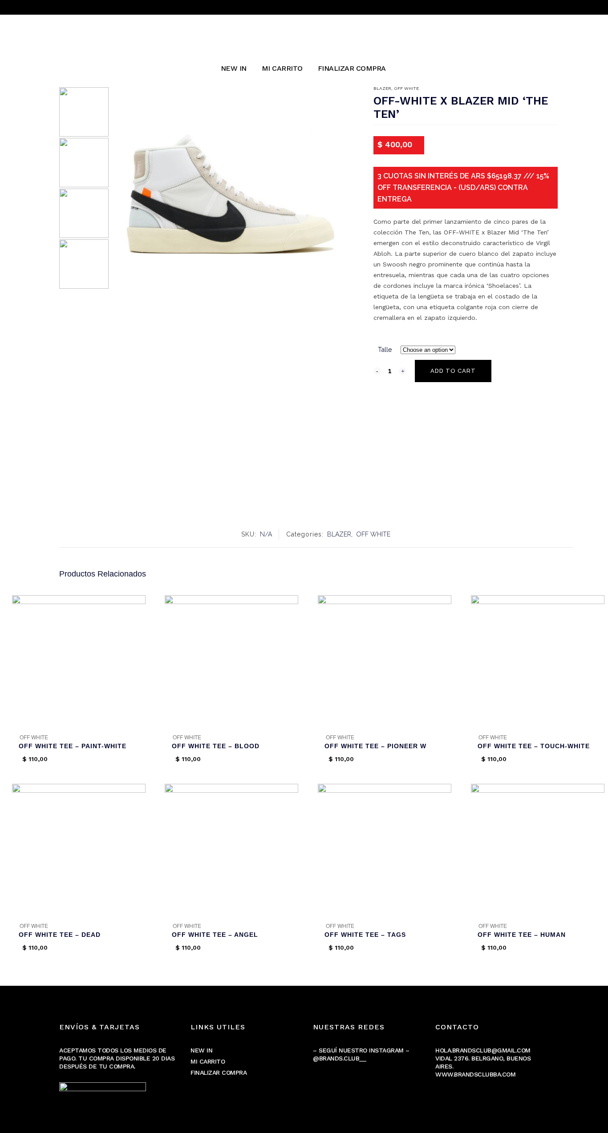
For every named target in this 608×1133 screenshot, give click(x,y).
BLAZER (382, 88)
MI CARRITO (208, 1061)
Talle (385, 349)
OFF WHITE (406, 88)
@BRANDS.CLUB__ (339, 1058)
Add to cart (453, 370)
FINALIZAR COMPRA (219, 1072)
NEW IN (201, 1050)
